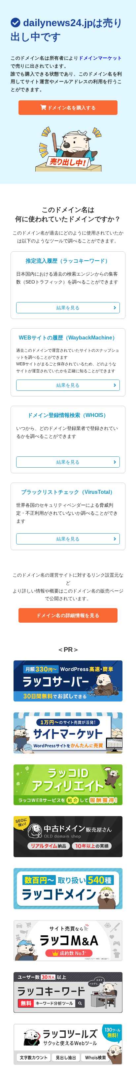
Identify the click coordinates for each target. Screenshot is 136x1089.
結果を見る (68, 307)
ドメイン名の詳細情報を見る (67, 615)
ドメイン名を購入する (72, 107)
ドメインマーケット (100, 58)
